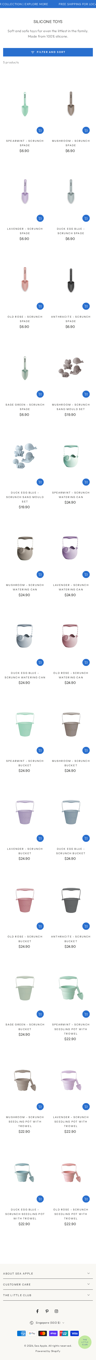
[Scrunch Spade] (25, 104)
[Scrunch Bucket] (25, 724)
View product (40, 130)
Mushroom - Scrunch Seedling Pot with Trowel (25, 1122)
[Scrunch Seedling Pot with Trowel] (71, 988)
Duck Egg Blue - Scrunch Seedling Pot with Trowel (25, 1214)
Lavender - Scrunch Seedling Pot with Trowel (71, 1122)
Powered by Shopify (47, 1351)
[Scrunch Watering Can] (71, 456)
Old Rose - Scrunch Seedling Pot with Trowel (70, 1214)
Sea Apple (40, 1345)
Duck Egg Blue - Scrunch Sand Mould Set (25, 497)
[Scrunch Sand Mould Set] (71, 368)
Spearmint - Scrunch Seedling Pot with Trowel (71, 1029)
